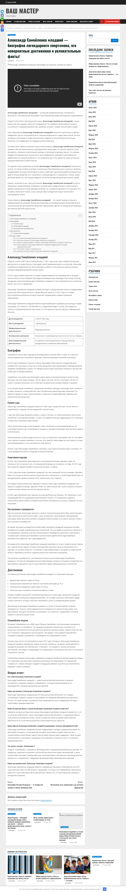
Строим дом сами (19, 21)
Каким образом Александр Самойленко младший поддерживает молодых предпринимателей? (42, 246)
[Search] (97, 21)
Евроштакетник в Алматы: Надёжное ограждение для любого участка (19, 877)
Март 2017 (92, 253)
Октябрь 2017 (93, 239)
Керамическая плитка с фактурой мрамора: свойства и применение (103, 861)
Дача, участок (47, 21)
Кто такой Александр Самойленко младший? (32, 238)
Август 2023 (93, 203)
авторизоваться (46, 800)
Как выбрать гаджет (86, 21)
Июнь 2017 (92, 244)
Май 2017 (92, 249)
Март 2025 (92, 144)
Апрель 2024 (93, 176)
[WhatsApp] (2, 19)
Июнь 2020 (92, 217)
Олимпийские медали (21, 233)
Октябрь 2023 (93, 198)
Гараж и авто (59, 21)
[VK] (2, 15)
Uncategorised (11, 35)
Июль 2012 (92, 262)
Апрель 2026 (93, 126)
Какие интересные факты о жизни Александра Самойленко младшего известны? (44, 242)
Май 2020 (92, 221)
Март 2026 (92, 130)
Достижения (15, 231)
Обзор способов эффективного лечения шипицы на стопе (43, 819)
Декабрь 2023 (93, 194)
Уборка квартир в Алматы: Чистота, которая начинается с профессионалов (48, 877)
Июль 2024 (92, 162)
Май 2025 (92, 139)
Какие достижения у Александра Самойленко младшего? (36, 240)
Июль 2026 (92, 112)
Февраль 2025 (93, 148)
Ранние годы (18, 224)
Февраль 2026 (93, 135)
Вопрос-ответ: (15, 236)
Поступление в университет (24, 228)
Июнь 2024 (92, 167)
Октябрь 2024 (93, 153)
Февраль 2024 (93, 185)
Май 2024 (92, 171)
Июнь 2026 (92, 117)
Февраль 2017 (93, 258)
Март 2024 (92, 180)
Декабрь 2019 (93, 226)
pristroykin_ (11, 60)
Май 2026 (92, 121)
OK (105, 889)
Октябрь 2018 (93, 230)
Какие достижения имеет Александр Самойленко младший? (37, 251)
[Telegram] (2, 11)
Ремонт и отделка (34, 21)
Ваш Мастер (22, 10)
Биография (14, 221)
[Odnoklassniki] (2, 22)
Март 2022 (92, 212)
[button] (79, 215)
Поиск (91, 35)
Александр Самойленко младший (23, 219)
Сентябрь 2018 (93, 235)
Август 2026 (93, 108)
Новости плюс (93, 300)
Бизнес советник (71, 21)
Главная (8, 21)
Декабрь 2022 (93, 208)
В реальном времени (112, 21)
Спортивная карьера (21, 226)
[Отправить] (2, 30)
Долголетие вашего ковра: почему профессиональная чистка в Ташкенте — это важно (103, 74)
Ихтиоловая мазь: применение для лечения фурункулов (67, 785)
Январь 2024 (93, 189)
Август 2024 (93, 158)
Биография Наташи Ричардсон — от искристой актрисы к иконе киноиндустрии (25, 785)
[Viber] (2, 26)
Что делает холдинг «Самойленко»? (29, 249)
